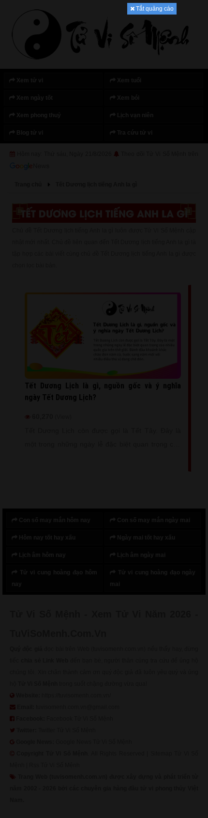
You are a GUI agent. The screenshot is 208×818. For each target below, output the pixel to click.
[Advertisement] (104, 160)
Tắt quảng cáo (154, 8)
